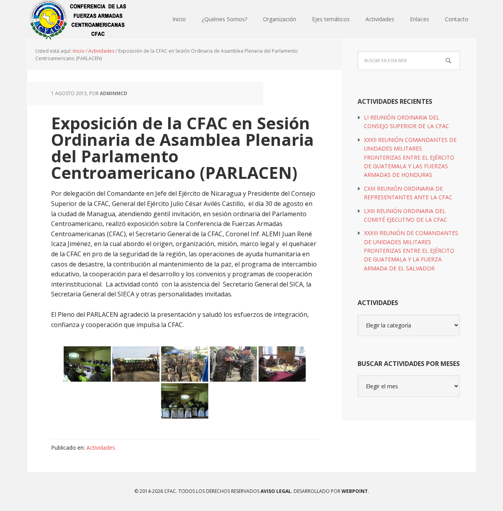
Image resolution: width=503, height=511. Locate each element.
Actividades (100, 447)
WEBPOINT (354, 491)
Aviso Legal (275, 491)
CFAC (79, 19)
